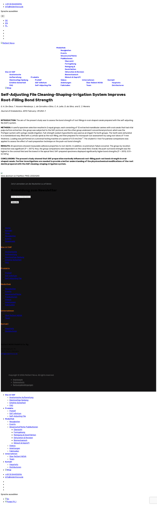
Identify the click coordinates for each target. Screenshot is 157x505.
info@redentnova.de (14, 7)
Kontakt (111, 80)
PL (6, 26)
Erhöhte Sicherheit (17, 83)
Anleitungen (66, 83)
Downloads (10, 241)
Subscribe (15, 202)
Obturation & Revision (74, 72)
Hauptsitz (116, 83)
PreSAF (38, 80)
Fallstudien (65, 85)
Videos (63, 80)
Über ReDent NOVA (94, 83)
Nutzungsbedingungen (23, 385)
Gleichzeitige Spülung (18, 80)
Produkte (35, 77)
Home (7, 228)
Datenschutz (18, 382)
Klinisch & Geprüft (73, 77)
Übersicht (69, 61)
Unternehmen (88, 80)
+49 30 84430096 (13, 4)
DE (3, 16)
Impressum (18, 380)
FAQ (11, 85)
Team (88, 85)
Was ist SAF (10, 72)
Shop (7, 233)
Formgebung (70, 64)
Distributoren (118, 85)
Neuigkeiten (66, 50)
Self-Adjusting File (43, 85)
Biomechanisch (71, 74)
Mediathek (60, 48)
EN (6, 23)
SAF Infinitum (41, 83)
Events (64, 53)
